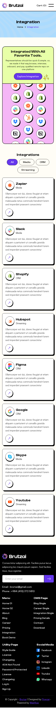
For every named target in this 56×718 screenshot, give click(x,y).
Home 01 (7, 603)
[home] (12, 5)
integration (33, 27)
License (6, 655)
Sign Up (6, 689)
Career (6, 623)
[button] (41, 5)
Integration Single (44, 613)
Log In (5, 684)
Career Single (41, 608)
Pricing (6, 628)
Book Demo (9, 637)
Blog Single (40, 603)
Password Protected (14, 669)
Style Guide (8, 650)
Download (39, 628)
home (20, 27)
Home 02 (7, 608)
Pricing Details (42, 618)
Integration (8, 632)
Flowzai (46, 699)
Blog (4, 618)
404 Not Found (11, 664)
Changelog (8, 660)
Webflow (34, 702)
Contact (38, 623)
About (6, 613)
